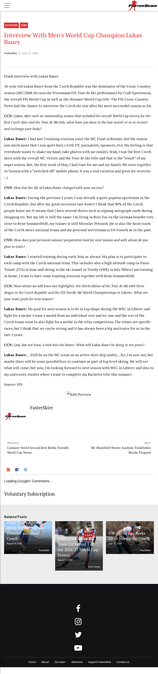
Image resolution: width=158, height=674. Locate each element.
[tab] (9, 470)
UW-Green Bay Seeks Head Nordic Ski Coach (129, 536)
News (24, 25)
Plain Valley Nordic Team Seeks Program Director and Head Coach (25, 530)
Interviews (11, 25)
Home (32, 662)
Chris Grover (94, 567)
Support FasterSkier (99, 662)
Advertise (76, 662)
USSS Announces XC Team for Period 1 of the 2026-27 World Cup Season (78, 546)
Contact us (123, 662)
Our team (60, 662)
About (45, 662)
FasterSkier (10, 53)
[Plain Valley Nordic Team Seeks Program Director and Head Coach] (27, 537)
